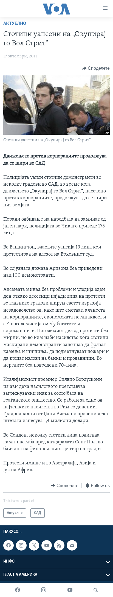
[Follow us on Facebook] (8, 545)
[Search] (95, 590)
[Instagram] (43, 590)
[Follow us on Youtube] (46, 545)
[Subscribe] (72, 545)
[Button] (96, 68)
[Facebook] (17, 590)
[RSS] (59, 545)
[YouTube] (69, 590)
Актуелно (14, 23)
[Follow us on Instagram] (21, 545)
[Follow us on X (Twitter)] (34, 545)
